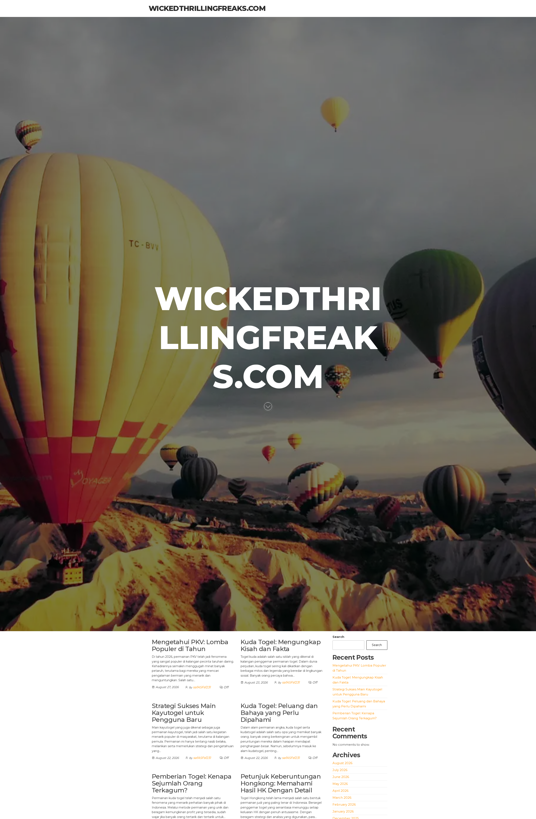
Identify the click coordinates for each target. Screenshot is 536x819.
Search (338, 637)
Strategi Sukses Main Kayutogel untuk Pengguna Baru (184, 713)
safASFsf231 (202, 687)
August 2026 (342, 763)
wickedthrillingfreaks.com (207, 8)
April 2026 (340, 791)
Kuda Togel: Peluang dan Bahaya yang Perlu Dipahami (279, 713)
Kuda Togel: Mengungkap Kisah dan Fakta (281, 645)
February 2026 (344, 804)
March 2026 (341, 798)
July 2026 (339, 770)
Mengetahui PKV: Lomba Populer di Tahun (190, 645)
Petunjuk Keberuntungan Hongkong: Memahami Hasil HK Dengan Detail (281, 783)
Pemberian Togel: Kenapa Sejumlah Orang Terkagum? (191, 783)
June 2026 (340, 777)
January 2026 (343, 811)
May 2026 (340, 784)
